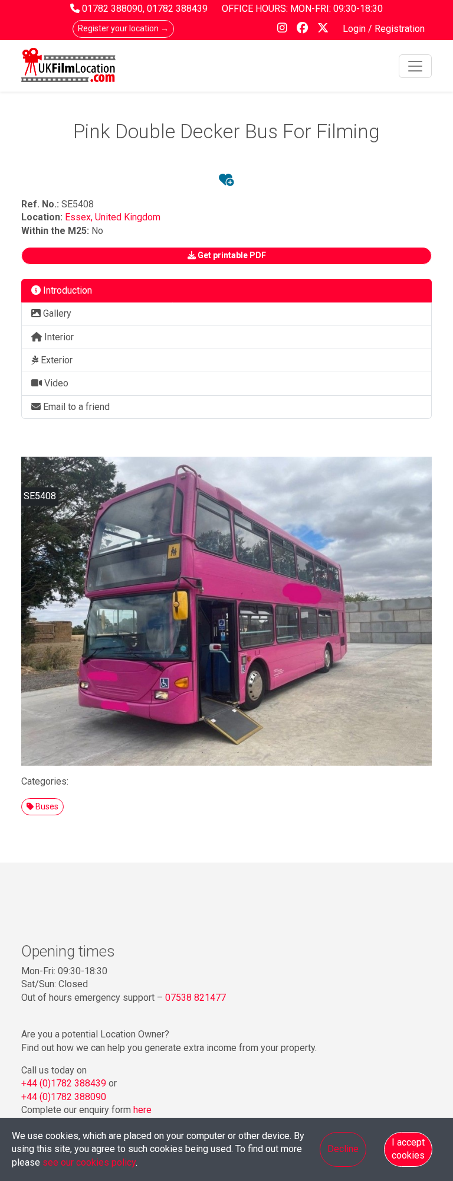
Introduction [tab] (66, 290)
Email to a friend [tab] (75, 406)
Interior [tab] (58, 337)
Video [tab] (55, 383)
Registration (400, 28)
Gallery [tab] (56, 313)
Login (355, 28)
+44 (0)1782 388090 (63, 1096)
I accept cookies (408, 1149)
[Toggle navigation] (415, 66)
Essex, (80, 217)
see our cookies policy (89, 1162)
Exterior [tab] (55, 360)
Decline (343, 1148)
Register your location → (123, 28)
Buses (46, 806)
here (142, 1109)
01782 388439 (177, 8)
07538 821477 (195, 997)
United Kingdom (127, 217)
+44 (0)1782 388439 (63, 1083)
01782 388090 (112, 8)
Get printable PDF (231, 255)
